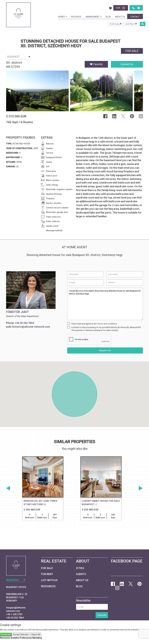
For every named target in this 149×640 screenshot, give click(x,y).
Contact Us (126, 64)
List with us (49, 580)
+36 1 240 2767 (14, 614)
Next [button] (139, 91)
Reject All (36, 634)
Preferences (26, 638)
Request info (105, 350)
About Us (120, 17)
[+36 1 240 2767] (133, 8)
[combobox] (18, 56)
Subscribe (101, 615)
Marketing (37, 638)
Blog (108, 17)
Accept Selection (21, 634)
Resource (76, 17)
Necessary (5, 638)
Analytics (15, 638)
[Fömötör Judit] (31, 290)
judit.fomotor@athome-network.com (28, 326)
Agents (81, 574)
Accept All (5, 634)
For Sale (47, 568)
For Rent (47, 574)
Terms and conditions (107, 324)
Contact (135, 17)
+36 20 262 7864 (24, 322)
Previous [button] (9, 91)
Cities (80, 568)
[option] (37, 92)
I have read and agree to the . (94, 324)
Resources (48, 586)
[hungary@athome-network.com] (138, 8)
